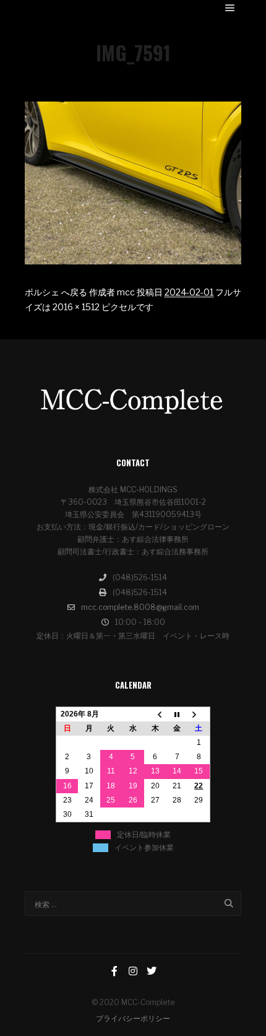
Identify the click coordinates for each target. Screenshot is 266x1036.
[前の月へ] (155, 714)
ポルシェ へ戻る (56, 292)
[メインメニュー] (230, 8)
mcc (126, 292)
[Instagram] (133, 971)
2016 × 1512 (76, 307)
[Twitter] (152, 971)
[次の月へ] (199, 714)
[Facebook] (114, 971)
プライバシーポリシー (133, 1018)
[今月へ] (177, 714)
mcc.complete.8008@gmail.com (140, 607)
